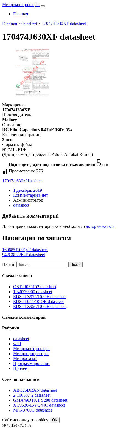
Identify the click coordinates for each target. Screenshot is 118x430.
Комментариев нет (30, 195)
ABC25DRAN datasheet (35, 390)
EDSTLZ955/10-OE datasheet (39, 296)
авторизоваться (100, 226)
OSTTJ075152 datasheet (34, 286)
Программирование (31, 363)
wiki (17, 343)
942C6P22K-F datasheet (23, 254)
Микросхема (25, 358)
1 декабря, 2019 (27, 190)
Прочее (20, 368)
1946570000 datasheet (32, 291)
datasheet (35, 181)
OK (54, 420)
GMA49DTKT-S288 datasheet (40, 400)
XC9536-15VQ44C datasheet (39, 405)
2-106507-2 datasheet (31, 395)
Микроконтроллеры (21, 4)
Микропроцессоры (31, 353)
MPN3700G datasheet (32, 410)
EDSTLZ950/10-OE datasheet (39, 306)
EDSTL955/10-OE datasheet (38, 301)
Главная (20, 14)
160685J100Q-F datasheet (25, 249)
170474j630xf (14, 181)
